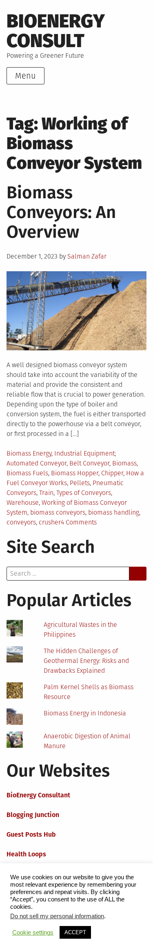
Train (46, 493)
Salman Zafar (86, 256)
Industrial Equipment (84, 453)
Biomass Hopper (74, 473)
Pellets (80, 483)
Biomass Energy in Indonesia (85, 713)
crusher (50, 522)
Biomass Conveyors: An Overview (61, 212)
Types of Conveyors (83, 493)
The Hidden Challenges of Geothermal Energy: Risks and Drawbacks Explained (86, 660)
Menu (25, 76)
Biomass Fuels (27, 473)
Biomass (124, 463)
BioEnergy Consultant (38, 795)
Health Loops (26, 854)
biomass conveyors (57, 512)
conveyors (21, 522)
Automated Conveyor (37, 463)
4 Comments (79, 522)
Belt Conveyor (89, 463)
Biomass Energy (29, 453)
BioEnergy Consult (56, 31)
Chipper (112, 473)
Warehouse (23, 502)
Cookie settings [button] (32, 932)
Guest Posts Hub (31, 834)
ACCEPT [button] (75, 932)
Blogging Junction (33, 815)
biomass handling (113, 512)
